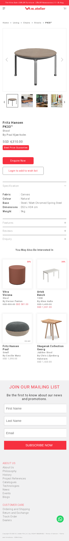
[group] (12, 100)
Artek (40, 291)
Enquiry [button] (7, 239)
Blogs (6, 497)
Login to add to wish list (23, 170)
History (7, 474)
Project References (14, 478)
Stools (37, 23)
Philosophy (10, 471)
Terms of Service (52, 533)
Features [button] (8, 222)
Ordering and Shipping (16, 509)
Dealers (7, 520)
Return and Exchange (15, 512)
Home (6, 23)
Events (7, 493)
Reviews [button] (8, 230)
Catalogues (10, 482)
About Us (8, 467)
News (6, 489)
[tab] (34, 186)
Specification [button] (11, 185)
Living (16, 23)
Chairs (26, 23)
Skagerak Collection (50, 346)
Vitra (6, 291)
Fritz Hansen (13, 122)
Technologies (11, 486)
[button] (4, 102)
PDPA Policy (18, 537)
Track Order (10, 516)
